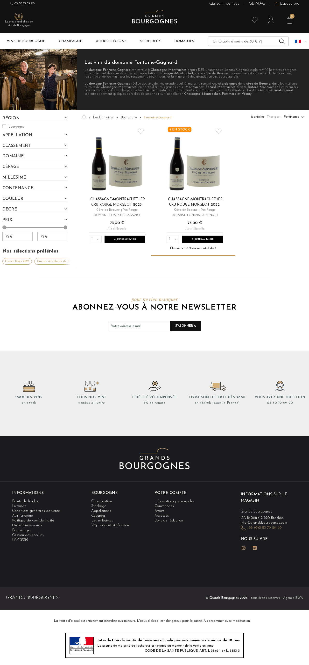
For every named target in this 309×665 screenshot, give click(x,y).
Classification (101, 501)
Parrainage (21, 530)
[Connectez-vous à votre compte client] (271, 20)
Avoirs (159, 511)
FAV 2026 (20, 540)
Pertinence (291, 117)
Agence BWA (293, 598)
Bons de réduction (168, 520)
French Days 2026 (17, 261)
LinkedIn (255, 548)
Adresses (161, 516)
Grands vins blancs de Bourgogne (60, 261)
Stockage (98, 506)
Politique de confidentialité (33, 520)
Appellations (101, 511)
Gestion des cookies (28, 535)
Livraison (19, 506)
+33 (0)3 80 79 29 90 (264, 528)
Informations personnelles (174, 501)
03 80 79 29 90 (24, 3)
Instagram (243, 548)
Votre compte (170, 493)
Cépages (98, 516)
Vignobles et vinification (110, 525)
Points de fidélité (25, 501)
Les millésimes (102, 520)
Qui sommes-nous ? (27, 525)
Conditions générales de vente (36, 511)
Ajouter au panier (125, 239)
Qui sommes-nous (224, 4)
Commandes (164, 506)
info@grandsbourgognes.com (264, 523)
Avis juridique (22, 516)
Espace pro (289, 4)
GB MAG (257, 4)
